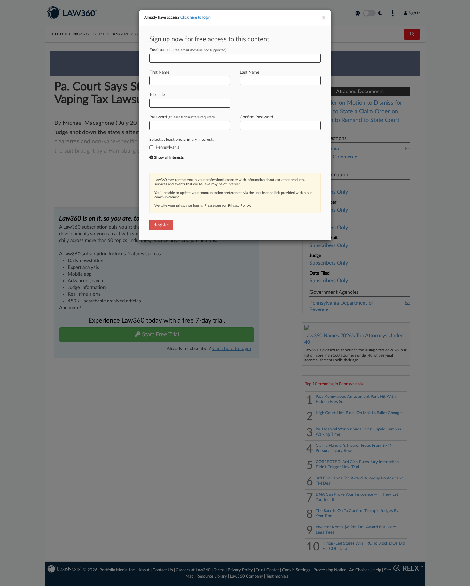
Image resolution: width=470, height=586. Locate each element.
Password (182, 117)
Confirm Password (256, 117)
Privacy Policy (239, 205)
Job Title (157, 95)
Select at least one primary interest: (181, 140)
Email (187, 50)
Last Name (249, 72)
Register (161, 225)
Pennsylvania (167, 147)
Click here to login (195, 17)
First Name (159, 72)
